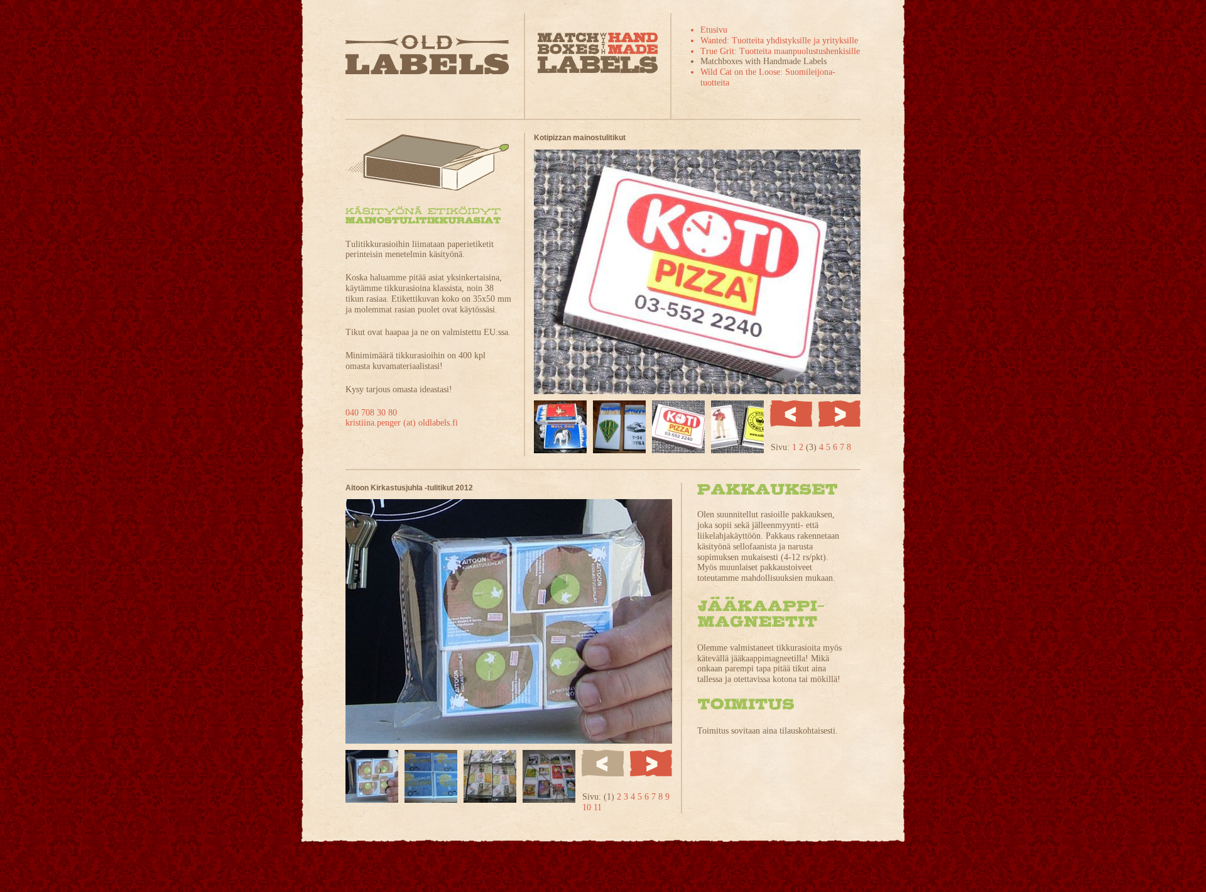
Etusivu (713, 30)
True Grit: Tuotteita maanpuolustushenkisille (780, 51)
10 (588, 807)
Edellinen (791, 413)
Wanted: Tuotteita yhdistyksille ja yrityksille (779, 40)
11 (598, 807)
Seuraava (839, 413)
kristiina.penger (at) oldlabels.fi (401, 422)
